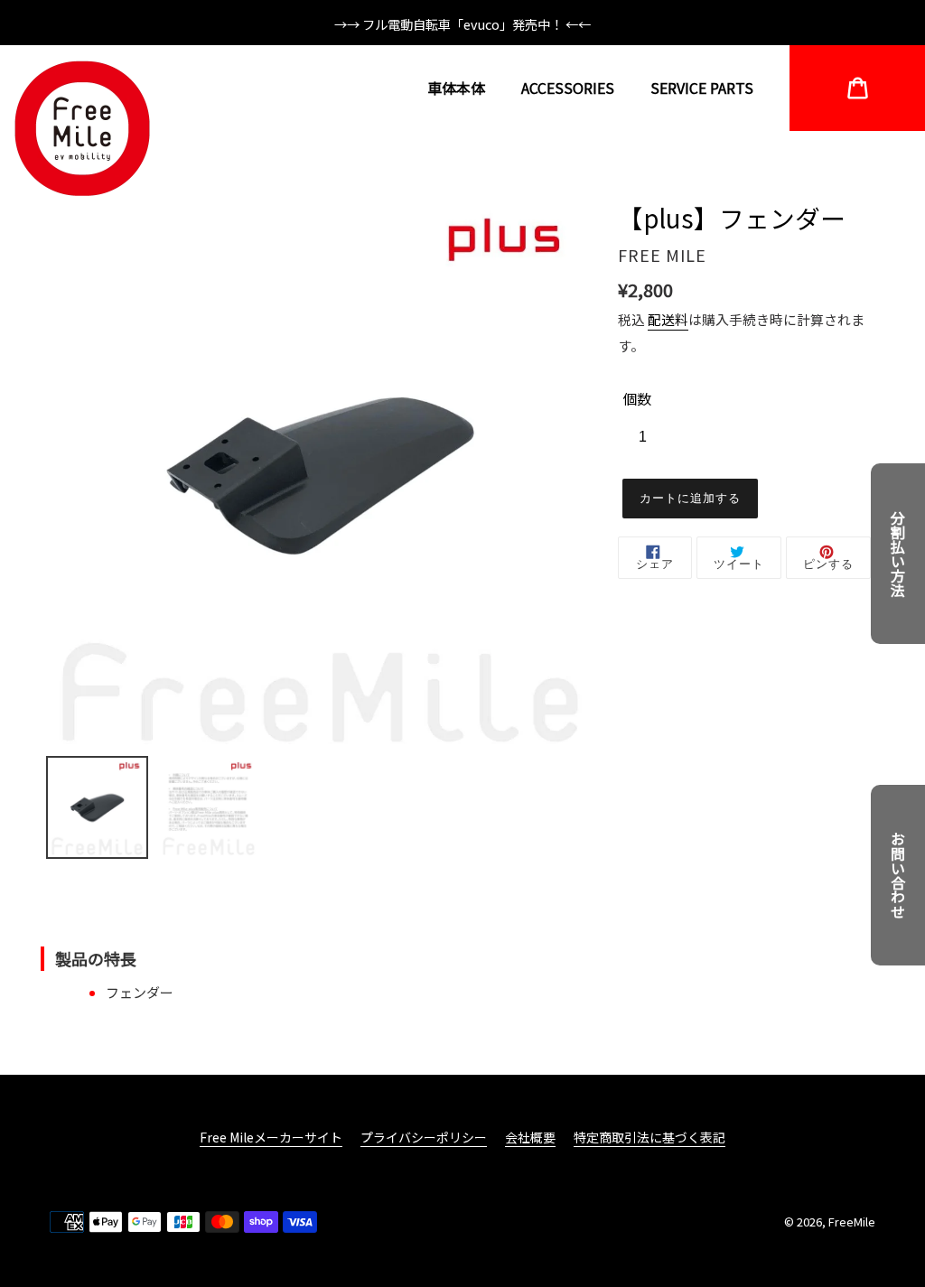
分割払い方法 (898, 553)
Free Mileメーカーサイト (271, 1137)
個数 (636, 398)
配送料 (668, 319)
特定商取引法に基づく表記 (649, 1137)
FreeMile (851, 1221)
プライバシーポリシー (423, 1137)
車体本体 (456, 87)
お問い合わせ (898, 875)
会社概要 (530, 1137)
